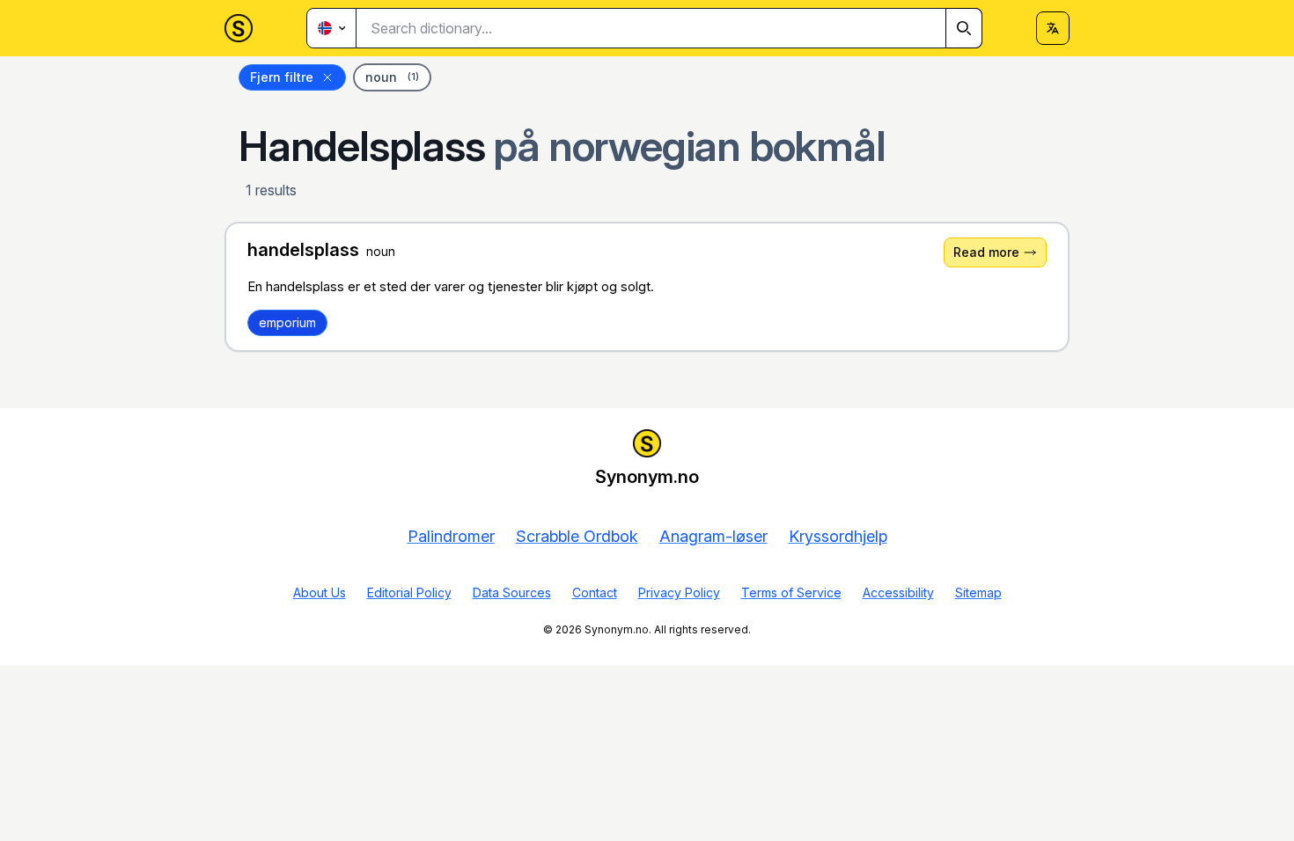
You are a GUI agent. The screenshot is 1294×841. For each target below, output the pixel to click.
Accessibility (898, 592)
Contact (594, 592)
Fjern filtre (281, 76)
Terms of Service (791, 592)
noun (392, 76)
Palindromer (451, 536)
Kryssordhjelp (838, 536)
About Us (319, 592)
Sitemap (978, 592)
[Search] (963, 28)
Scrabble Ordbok (577, 536)
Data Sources (512, 592)
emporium (287, 322)
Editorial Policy (409, 592)
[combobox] (669, 28)
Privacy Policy (679, 592)
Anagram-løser (713, 536)
